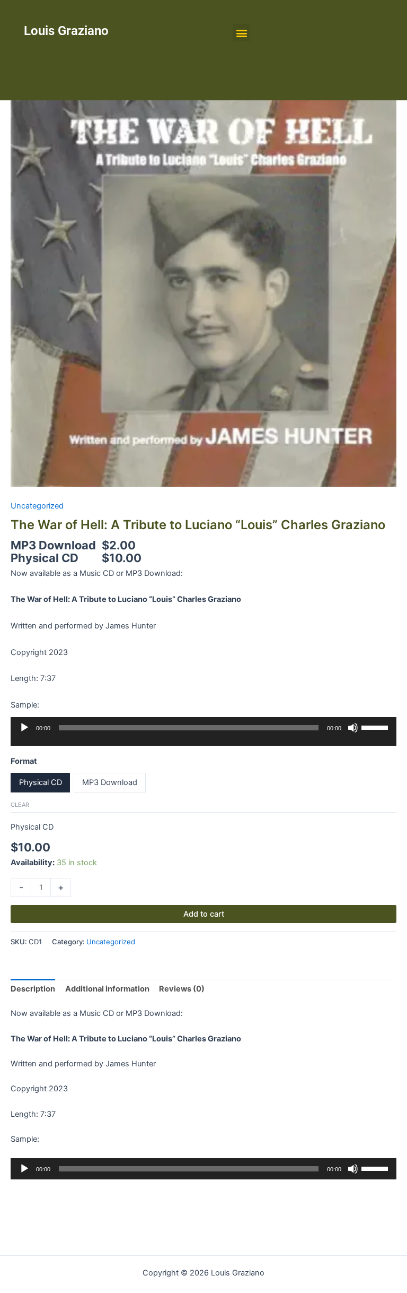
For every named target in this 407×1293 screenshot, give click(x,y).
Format (24, 761)
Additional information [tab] (107, 989)
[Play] (24, 727)
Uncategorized (37, 506)
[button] (241, 32)
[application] (203, 735)
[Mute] (353, 727)
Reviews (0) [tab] (182, 989)
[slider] (376, 726)
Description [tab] (33, 989)
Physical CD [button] (40, 782)
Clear (20, 804)
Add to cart (203, 914)
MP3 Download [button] (109, 782)
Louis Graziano (66, 30)
